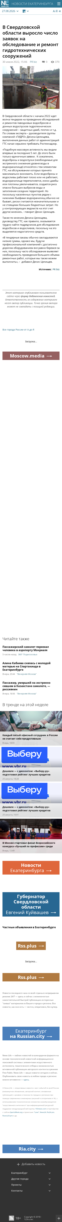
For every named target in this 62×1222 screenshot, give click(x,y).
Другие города (19, 1178)
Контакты (16, 1190)
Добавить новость (33, 1164)
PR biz (33, 61)
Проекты (16, 1184)
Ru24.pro (50, 1112)
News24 (43, 1112)
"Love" (36, 1112)
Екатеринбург (19, 1172)
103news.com (40, 1109)
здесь (26, 1079)
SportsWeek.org (16, 1112)
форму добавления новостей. (38, 296)
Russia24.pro (7, 1115)
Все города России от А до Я (18, 329)
